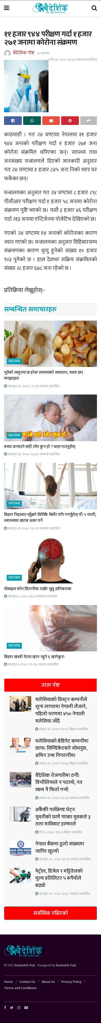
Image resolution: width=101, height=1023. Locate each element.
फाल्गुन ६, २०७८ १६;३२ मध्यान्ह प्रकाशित (32, 596)
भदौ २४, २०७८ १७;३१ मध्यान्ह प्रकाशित (72, 60)
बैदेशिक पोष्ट (23, 53)
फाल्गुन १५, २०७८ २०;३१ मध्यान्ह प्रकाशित (33, 386)
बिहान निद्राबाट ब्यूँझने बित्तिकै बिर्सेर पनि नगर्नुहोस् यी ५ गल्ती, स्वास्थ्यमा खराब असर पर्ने (50, 517)
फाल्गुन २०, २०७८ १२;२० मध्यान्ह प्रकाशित (64, 859)
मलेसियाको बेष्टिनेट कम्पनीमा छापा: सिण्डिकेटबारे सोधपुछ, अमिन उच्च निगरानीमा (61, 748)
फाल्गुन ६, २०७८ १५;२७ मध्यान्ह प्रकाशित (33, 664)
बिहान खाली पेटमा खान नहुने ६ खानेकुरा (34, 657)
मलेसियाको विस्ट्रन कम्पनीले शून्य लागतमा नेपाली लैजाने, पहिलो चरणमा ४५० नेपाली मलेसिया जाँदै (61, 710)
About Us (48, 981)
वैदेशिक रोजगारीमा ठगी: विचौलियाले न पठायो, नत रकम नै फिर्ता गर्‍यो (58, 782)
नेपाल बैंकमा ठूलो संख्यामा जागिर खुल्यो (59, 847)
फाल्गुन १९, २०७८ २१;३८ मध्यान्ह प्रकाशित (64, 894)
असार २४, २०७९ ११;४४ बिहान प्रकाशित (63, 763)
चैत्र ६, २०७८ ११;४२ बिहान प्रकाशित (60, 832)
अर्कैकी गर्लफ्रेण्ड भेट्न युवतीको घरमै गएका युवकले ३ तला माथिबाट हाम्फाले (62, 817)
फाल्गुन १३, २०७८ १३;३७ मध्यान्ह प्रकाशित (33, 454)
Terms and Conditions (20, 988)
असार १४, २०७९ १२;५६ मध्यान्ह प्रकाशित (63, 798)
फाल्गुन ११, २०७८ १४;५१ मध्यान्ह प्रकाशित (33, 528)
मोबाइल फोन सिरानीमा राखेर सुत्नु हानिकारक (37, 589)
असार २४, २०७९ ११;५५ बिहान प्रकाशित (63, 729)
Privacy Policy (71, 981)
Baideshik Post (25, 965)
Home (8, 981)
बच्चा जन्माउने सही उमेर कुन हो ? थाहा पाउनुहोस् (39, 446)
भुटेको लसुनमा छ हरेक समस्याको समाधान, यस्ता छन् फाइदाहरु (43, 375)
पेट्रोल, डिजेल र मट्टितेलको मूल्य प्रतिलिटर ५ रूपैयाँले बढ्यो (59, 878)
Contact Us (27, 981)
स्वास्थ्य (45, 53)
